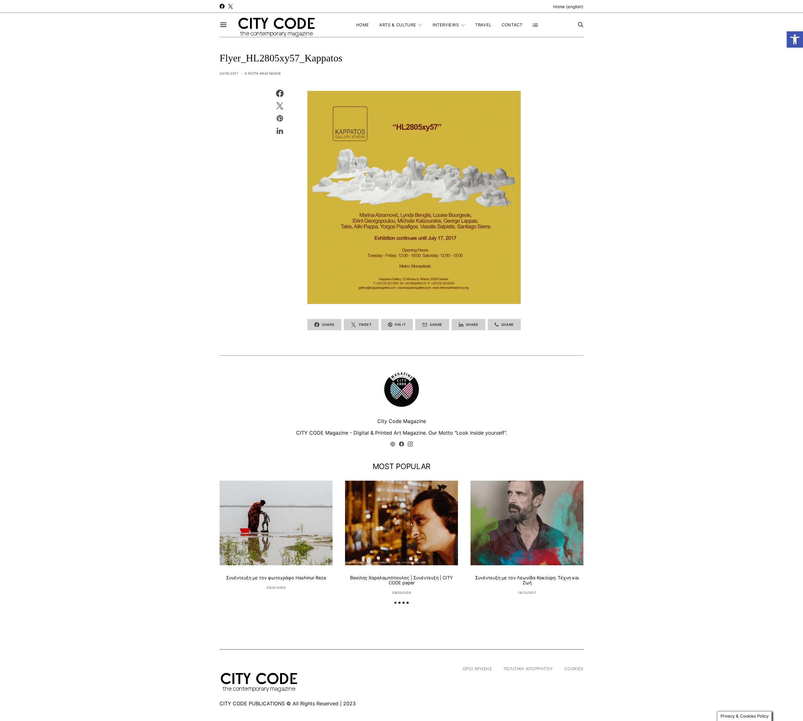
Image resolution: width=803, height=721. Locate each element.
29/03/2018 (401, 592)
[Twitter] (230, 6)
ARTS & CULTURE (397, 24)
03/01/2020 (276, 587)
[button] (795, 39)
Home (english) (568, 6)
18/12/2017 (527, 592)
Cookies (573, 668)
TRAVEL (483, 24)
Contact (512, 24)
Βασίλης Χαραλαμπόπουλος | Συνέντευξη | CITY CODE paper (401, 580)
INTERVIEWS (446, 24)
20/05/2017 (229, 73)
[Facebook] (222, 6)
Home (363, 24)
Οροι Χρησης (477, 668)
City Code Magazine (401, 421)
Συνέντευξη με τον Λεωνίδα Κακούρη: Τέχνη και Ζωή (527, 580)
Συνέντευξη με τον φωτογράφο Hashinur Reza (276, 577)
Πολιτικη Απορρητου (528, 668)
